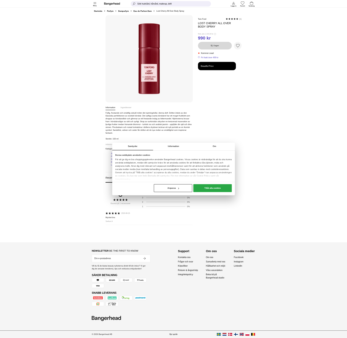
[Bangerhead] (114, 3)
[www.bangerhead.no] (241, 334)
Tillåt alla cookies (212, 188)
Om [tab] (214, 146)
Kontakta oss (184, 257)
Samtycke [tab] (132, 146)
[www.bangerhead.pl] (247, 334)
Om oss (209, 257)
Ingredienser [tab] (126, 107)
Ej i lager (215, 45)
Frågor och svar (185, 261)
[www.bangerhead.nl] (224, 334)
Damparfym (123, 11)
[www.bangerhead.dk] (230, 334)
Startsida (98, 11)
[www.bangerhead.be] (253, 334)
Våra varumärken (214, 270)
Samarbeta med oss (215, 261)
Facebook (239, 257)
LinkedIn (238, 266)
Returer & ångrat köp (188, 270)
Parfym (110, 11)
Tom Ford (202, 19)
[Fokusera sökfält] (134, 4)
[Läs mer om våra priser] (215, 34)
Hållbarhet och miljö (215, 266)
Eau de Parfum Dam (142, 11)
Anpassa (171, 188)
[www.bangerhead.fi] (236, 334)
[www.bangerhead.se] (219, 334)
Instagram (238, 261)
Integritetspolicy (185, 274)
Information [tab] (173, 146)
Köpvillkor (183, 266)
